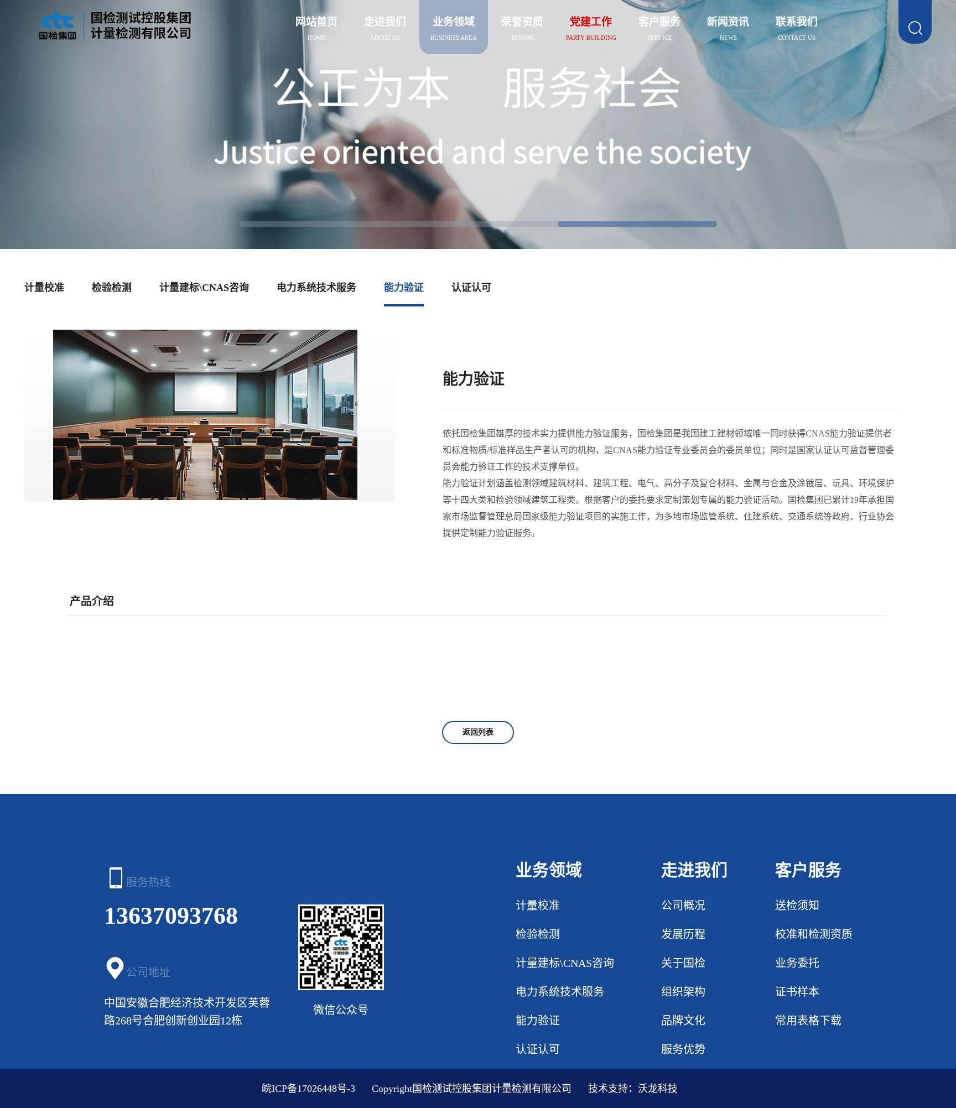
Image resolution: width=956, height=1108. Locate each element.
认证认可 (471, 287)
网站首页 (316, 22)
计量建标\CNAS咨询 (204, 287)
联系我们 (797, 22)
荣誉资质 (522, 22)
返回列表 (478, 732)
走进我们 (385, 22)
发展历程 (683, 934)
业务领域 (454, 22)
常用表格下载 (808, 1021)
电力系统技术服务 (316, 287)
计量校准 (44, 287)
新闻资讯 (728, 22)
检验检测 (112, 287)
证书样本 (797, 992)
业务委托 (797, 963)
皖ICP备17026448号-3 (308, 1088)
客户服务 (659, 22)
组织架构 (683, 992)
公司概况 (683, 905)
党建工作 (591, 22)
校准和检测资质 (814, 934)
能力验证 (404, 287)
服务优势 (683, 1049)
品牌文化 (683, 1021)
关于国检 (683, 963)
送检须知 (797, 905)
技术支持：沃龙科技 (633, 1088)
